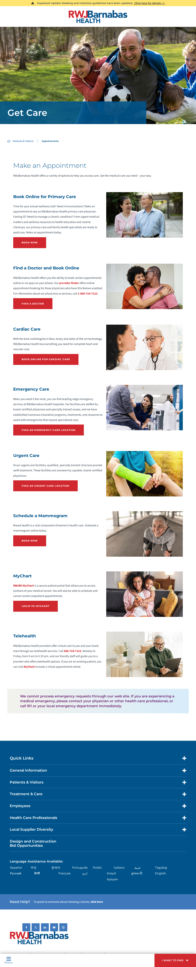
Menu (8, 962)
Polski (97, 867)
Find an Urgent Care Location (45, 485)
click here (97, 902)
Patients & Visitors (23, 141)
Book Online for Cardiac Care (46, 359)
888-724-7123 (72, 651)
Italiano (119, 867)
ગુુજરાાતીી (136, 873)
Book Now (30, 242)
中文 (34, 867)
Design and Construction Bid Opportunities (33, 843)
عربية (137, 867)
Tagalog (161, 867)
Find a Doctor (33, 303)
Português (80, 867)
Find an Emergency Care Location (48, 430)
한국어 (55, 867)
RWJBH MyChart (23, 585)
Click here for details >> (150, 3)
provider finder (69, 283)
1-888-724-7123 (87, 293)
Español (16, 867)
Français (64, 873)
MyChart (29, 667)
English (160, 873)
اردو (84, 873)
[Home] (98, 16)
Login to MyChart (35, 606)
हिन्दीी (37, 873)
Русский (15, 873)
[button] (175, 960)
